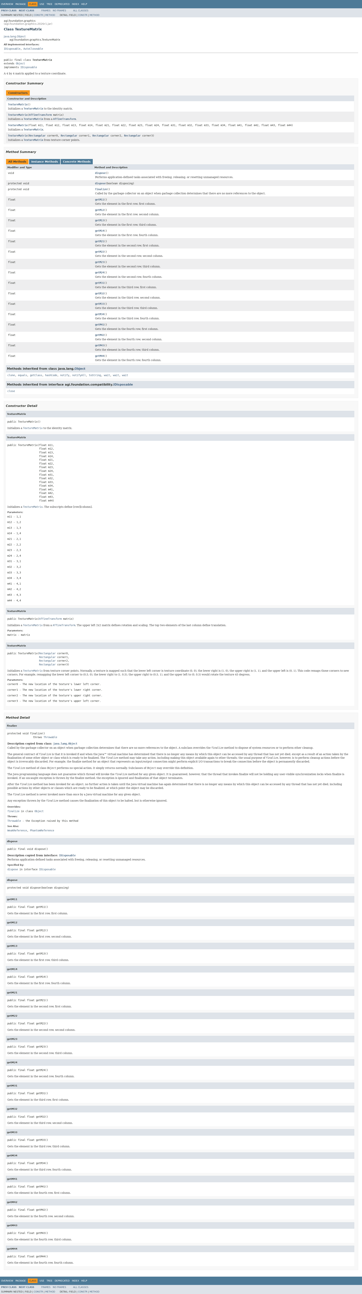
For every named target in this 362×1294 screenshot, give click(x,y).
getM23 (99, 262)
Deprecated (62, 4)
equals (22, 375)
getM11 (99, 199)
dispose (100, 172)
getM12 (99, 209)
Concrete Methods (76, 161)
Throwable (50, 737)
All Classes (80, 10)
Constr (38, 15)
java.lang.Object (14, 36)
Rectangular (37, 135)
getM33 (99, 303)
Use (42, 4)
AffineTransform (40, 114)
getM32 (99, 293)
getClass (36, 375)
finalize (101, 189)
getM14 (99, 230)
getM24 (99, 272)
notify (64, 375)
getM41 (99, 324)
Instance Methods (44, 161)
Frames (46, 10)
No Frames (59, 10)
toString (95, 375)
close (11, 391)
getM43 (99, 345)
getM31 (99, 282)
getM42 (99, 334)
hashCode (51, 375)
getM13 (99, 220)
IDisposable (12, 48)
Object (20, 63)
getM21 (99, 241)
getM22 (99, 251)
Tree (49, 4)
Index (75, 4)
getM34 (99, 314)
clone (11, 375)
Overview (7, 4)
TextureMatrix (18, 104)
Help (84, 4)
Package (20, 4)
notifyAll (79, 375)
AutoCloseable (33, 48)
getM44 (99, 355)
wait (107, 375)
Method (50, 15)
